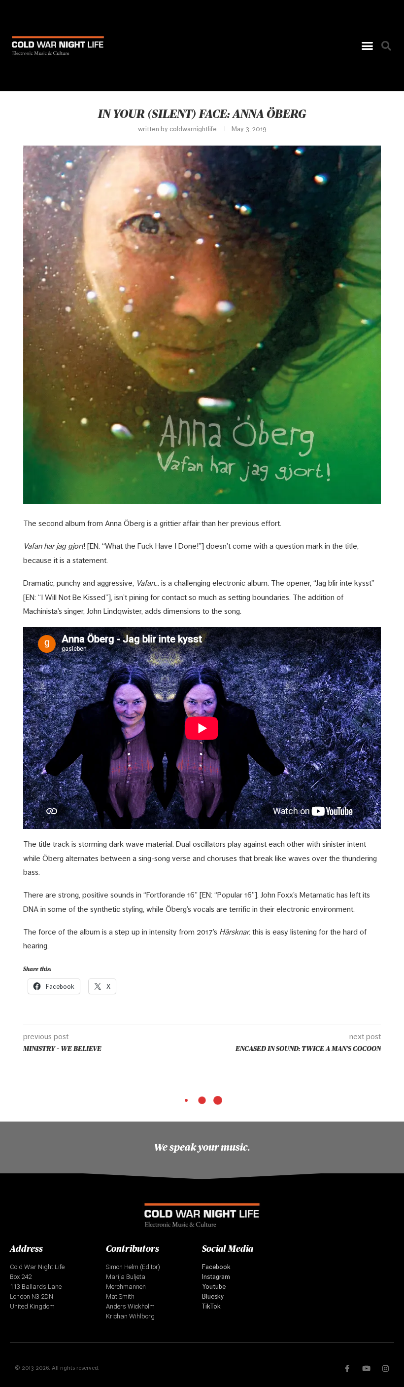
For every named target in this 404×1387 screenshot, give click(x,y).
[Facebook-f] (347, 1368)
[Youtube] (366, 1368)
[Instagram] (385, 1368)
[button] (367, 46)
